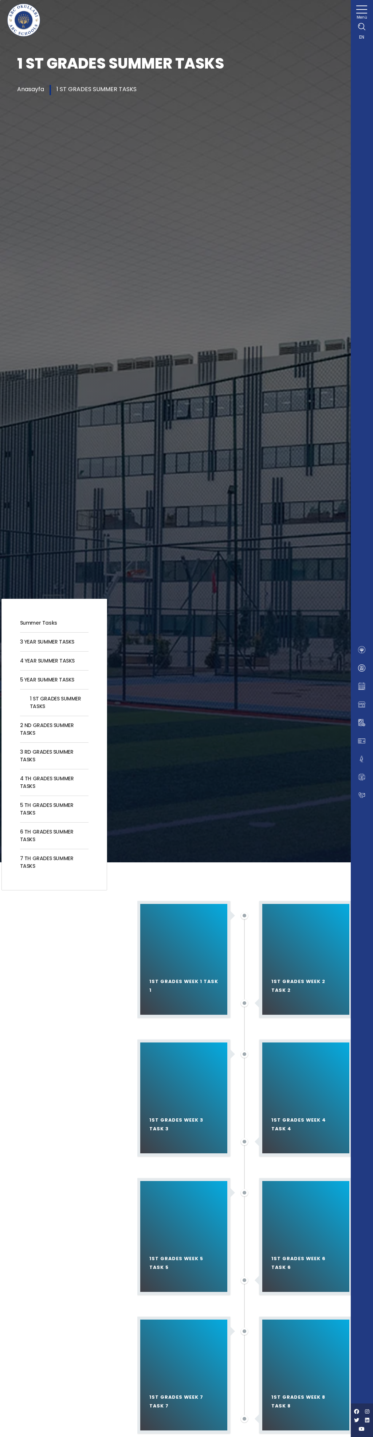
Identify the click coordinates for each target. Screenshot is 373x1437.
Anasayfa (30, 89)
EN (361, 37)
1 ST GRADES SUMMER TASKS (96, 89)
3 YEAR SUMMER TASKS (47, 641)
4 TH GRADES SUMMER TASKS (47, 782)
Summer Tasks (38, 622)
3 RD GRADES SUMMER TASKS (47, 755)
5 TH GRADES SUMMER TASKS (47, 808)
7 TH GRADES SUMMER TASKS (47, 862)
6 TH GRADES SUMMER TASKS (47, 835)
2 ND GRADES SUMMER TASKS (47, 729)
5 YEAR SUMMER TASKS (47, 679)
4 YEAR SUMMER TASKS (47, 660)
